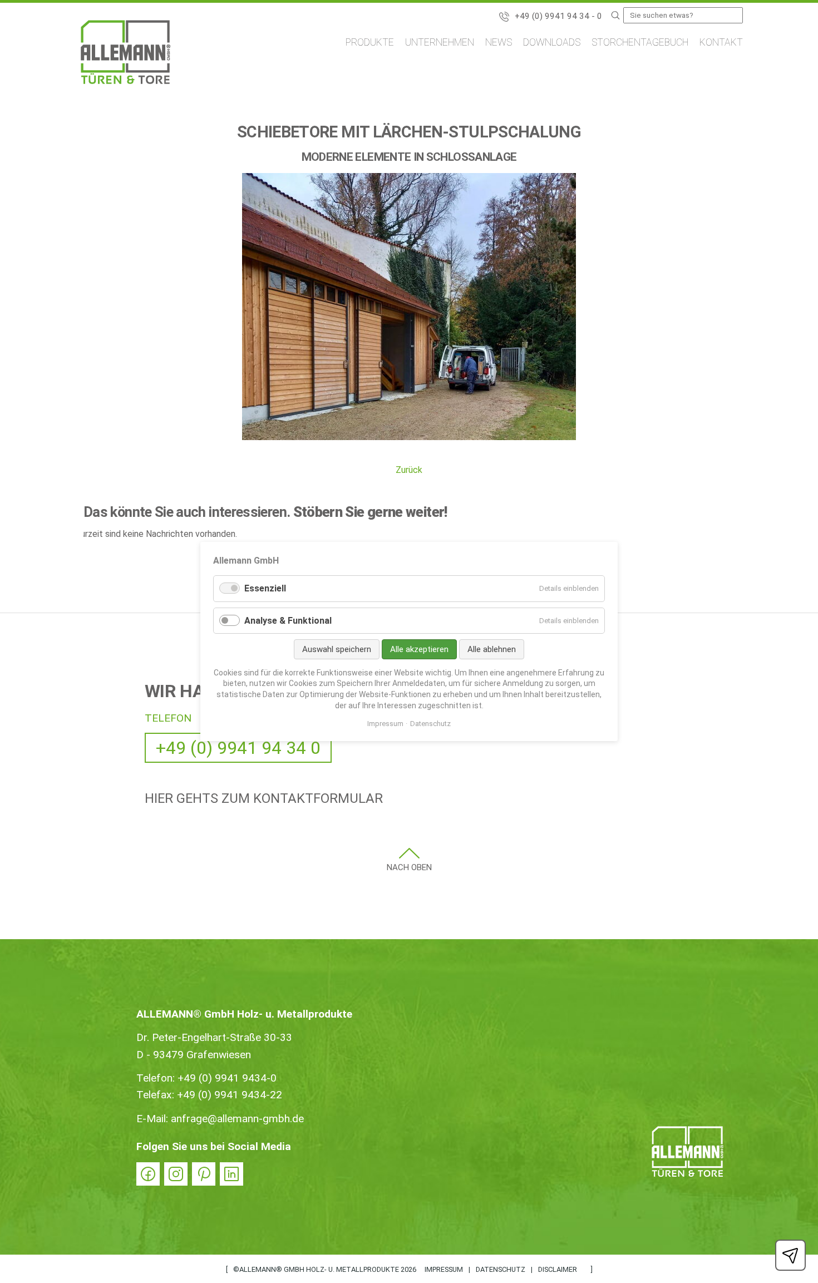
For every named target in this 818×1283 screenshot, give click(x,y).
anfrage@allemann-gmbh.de (237, 1118)
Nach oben (409, 867)
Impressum (444, 1269)
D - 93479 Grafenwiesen (193, 1054)
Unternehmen (439, 42)
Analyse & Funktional (288, 620)
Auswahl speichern (336, 649)
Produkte (370, 42)
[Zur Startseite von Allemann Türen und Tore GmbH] (125, 54)
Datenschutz (500, 1269)
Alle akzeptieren (419, 649)
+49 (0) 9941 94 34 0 (238, 747)
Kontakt (721, 42)
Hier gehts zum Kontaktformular (264, 798)
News (498, 42)
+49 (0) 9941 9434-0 (227, 1078)
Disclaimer (557, 1269)
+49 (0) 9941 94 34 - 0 (558, 16)
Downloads (551, 42)
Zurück (409, 470)
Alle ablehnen (491, 649)
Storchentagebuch (640, 42)
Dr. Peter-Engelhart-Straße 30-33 (214, 1037)
